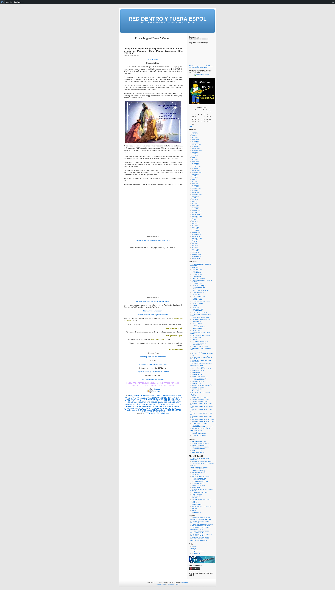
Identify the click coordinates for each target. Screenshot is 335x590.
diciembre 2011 (196, 188)
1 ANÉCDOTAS (196, 273)
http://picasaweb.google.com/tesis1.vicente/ (153, 372)
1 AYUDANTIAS (196, 276)
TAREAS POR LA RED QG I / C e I (202, 427)
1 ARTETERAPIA (197, 274)
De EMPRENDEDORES (199, 478)
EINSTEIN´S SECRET (198, 480)
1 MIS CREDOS (196, 321)
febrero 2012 (195, 185)
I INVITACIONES (197, 389)
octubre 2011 (196, 192)
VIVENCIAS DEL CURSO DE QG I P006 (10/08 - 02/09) (201, 535)
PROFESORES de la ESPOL (200, 399)
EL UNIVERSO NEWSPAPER (200, 443)
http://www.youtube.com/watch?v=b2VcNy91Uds (153, 240)
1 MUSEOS (195, 325)
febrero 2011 (195, 207)
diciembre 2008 (196, 254)
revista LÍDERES (197, 450)
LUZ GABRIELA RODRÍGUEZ (200, 447)
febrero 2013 (195, 163)
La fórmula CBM (196, 496)
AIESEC (193, 465)
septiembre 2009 (197, 238)
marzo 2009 (195, 249)
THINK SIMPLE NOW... (198, 452)
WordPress (184, 582)
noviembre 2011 (196, 190)
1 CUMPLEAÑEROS (198, 292)
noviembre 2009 (196, 234)
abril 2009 (195, 247)
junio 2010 (195, 221)
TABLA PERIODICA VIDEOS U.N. (202, 506)
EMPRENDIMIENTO (198, 381)
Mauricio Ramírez (173, 406)
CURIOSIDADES (197, 374)
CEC (193, 355)
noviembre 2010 (196, 212)
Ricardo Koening (131, 410)
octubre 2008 (196, 258)
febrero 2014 (195, 141)
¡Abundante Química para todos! (201, 461)
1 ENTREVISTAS (197, 300)
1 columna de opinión (198, 287)
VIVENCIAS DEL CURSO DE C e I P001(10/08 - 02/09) (201, 528)
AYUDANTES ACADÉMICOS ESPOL (202, 353)
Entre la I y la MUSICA (198, 445)
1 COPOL (194, 289)
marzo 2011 (195, 205)
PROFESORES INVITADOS (200, 401)
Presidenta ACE (163, 408)
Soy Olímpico (196, 425)
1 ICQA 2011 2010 (197, 309)
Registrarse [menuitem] (19, 2)
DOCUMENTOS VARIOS (199, 380)
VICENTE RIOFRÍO (174, 410)
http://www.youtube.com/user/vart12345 (153, 364)
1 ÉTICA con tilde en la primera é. (202, 301)
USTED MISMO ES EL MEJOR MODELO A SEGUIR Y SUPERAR (200, 518)
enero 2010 (195, 231)
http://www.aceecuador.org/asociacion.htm (153, 315)
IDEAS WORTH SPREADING (200, 492)
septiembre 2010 (197, 216)
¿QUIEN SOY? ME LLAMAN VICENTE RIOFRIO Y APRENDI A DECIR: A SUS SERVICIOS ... (200, 539)
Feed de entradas (197, 550)
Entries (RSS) (161, 584)
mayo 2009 (195, 245)
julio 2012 (194, 176)
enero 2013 (195, 165)
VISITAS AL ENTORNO (199, 435)
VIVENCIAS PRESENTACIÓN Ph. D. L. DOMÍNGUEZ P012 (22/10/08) (202, 525)
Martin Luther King (159, 406)
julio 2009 (194, 241)
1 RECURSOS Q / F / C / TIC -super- (203, 463)
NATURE (194, 498)
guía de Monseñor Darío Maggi (169, 403)
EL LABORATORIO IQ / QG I (200, 481)
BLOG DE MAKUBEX (198, 469)
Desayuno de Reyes (165, 397)
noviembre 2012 (196, 168)
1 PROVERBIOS (197, 328)
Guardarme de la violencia (147, 403)
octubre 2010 (196, 214)
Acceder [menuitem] (8, 2)
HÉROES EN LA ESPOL (199, 387)
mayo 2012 (195, 179)
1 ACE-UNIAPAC (150, 414)
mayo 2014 (195, 135)
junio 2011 (195, 199)
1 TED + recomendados (199, 343)
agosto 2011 (195, 196)
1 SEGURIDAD (196, 337)
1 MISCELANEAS (197, 323)
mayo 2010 (195, 223)
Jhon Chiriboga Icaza (148, 405)
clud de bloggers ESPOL (199, 472)
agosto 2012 (195, 174)
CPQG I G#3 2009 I (198, 367)
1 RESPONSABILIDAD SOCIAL (201, 335)
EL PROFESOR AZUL (198, 483)
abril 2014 (195, 137)
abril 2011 (194, 203)
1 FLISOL (194, 305)
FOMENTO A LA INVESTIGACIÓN (202, 385)
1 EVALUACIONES (197, 303)
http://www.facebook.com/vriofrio (153, 379)
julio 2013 (194, 154)
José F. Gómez (162, 405)
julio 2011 (194, 198)
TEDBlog (194, 510)
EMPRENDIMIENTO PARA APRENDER (153, 399)
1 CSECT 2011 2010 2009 (200, 290)
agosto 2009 (195, 240)
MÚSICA (194, 396)
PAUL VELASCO (151, 408)
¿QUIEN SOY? (196, 267)
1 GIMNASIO (195, 307)
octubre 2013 (196, 148)
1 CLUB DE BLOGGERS (199, 285)
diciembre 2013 (196, 145)
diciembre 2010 (196, 210)
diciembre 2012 (196, 166)
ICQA (156, 59)
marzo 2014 (195, 139)
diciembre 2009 (196, 232)
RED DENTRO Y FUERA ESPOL (167, 19)
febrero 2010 (195, 229)
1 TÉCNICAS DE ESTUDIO (200, 341)
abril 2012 (195, 181)
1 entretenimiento (197, 298)
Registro (194, 546)
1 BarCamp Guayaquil (198, 278)
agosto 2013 (195, 152)
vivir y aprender (196, 512)
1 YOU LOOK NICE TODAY (200, 346)
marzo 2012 (195, 183)
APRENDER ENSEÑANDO (152, 395)
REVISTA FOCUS (197, 504)
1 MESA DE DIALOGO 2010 (200, 318)
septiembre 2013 (197, 150)
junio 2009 (195, 243)
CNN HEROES (196, 474)
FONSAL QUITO (197, 487)
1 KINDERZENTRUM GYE (199, 312)
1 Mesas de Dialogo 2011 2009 (201, 319)
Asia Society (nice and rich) (199, 467)
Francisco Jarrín (131, 403)
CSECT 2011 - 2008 (198, 370)
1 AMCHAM (195, 271)
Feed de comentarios (198, 552)
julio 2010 (194, 220)
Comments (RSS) (173, 584)
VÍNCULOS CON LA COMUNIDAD (153, 412)
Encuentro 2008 (196, 383)
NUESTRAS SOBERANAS (200, 397)
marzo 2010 (195, 227)
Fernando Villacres (156, 401)
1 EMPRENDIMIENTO (198, 296)
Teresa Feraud (161, 410)
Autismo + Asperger (197, 351)
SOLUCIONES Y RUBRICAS (200, 423)
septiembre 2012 (197, 172)
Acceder (193, 548)
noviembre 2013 (196, 146)
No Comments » (163, 414)
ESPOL (151, 59)
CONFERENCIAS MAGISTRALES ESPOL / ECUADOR (201, 364)
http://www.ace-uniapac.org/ (153, 311)
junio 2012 (195, 177)
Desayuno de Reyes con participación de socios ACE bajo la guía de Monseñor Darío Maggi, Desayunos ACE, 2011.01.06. (153, 51)
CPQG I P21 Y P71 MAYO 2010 (201, 369)
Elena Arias (135, 399)
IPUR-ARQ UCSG (197, 494)
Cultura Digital (196, 372)
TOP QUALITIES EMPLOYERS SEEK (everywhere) (200, 429)
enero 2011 (195, 209)
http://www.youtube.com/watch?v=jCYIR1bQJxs (153, 301)
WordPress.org (196, 553)
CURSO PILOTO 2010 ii (199, 376)
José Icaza (172, 405)
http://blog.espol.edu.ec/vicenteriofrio (153, 357)
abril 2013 (195, 159)
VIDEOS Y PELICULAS (199, 434)
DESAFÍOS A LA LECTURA (200, 378)
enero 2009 (195, 252)
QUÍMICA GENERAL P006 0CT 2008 (203, 421)
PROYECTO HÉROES (198, 449)
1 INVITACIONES (197, 311)
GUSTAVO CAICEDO (132, 405)
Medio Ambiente (196, 391)
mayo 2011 (195, 201)
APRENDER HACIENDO (172, 395)
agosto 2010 (195, 218)
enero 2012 (195, 187)
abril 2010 (195, 225)
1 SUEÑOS (195, 339)
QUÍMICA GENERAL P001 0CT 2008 (203, 419)
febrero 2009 (195, 251)
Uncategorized (196, 432)
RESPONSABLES (175, 408)
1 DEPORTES (196, 294)
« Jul (190, 126)
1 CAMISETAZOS (197, 283)
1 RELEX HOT (196, 330)
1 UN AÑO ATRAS (197, 345)
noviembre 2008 (196, 256)
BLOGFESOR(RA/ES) (198, 471)
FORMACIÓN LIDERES (172, 401)
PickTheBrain (196, 503)
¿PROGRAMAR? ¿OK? (199, 441)
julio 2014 (194, 132)
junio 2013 (195, 156)
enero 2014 (195, 143)
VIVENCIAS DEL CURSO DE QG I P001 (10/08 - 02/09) (201, 531)
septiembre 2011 (197, 194)
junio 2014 (195, 134)
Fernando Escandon (142, 401)
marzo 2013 (195, 161)
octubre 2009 (196, 236)
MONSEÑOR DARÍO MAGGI (134, 408)
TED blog (194, 508)
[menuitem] (2, 2)
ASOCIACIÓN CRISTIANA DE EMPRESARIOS (141, 397)
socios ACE (151, 410)
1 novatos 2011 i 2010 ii (199, 327)
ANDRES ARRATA (135, 395)
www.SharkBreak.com (201, 67)
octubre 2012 (196, 170)
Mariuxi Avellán (147, 406)
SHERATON (142, 410)
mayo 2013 (195, 157)
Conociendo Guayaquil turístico (201, 476)
